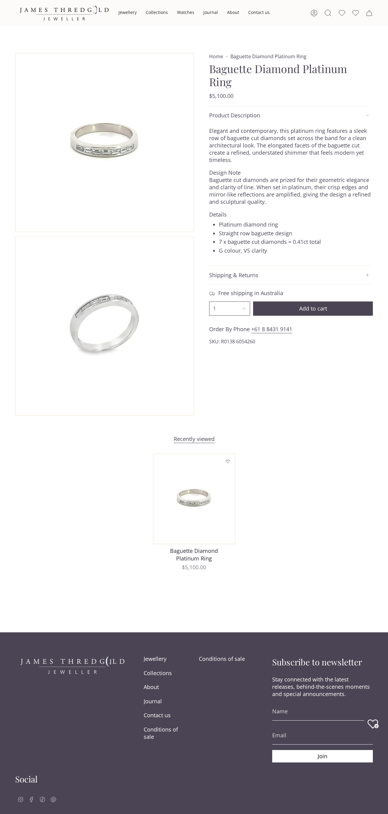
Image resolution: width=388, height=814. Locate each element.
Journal (153, 701)
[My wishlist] (355, 13)
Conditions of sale (161, 733)
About (151, 687)
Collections (158, 673)
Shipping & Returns (233, 275)
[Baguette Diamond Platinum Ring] (194, 499)
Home (216, 56)
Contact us (157, 715)
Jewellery (155, 658)
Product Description (234, 115)
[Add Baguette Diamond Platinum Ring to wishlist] (227, 461)
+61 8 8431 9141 (271, 329)
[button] (127, 13)
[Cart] (369, 13)
